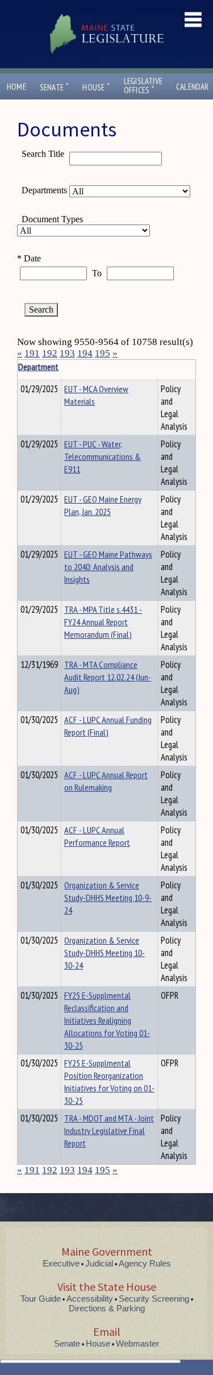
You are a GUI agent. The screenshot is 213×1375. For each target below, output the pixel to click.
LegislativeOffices (143, 86)
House (96, 87)
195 (102, 353)
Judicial (99, 1263)
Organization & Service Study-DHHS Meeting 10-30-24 (104, 952)
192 (49, 353)
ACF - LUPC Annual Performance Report (97, 836)
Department (38, 366)
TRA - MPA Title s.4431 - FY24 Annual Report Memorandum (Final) (103, 622)
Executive (61, 1263)
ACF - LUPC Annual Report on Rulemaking (106, 781)
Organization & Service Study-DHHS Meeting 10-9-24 (108, 897)
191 (32, 353)
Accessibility (89, 1298)
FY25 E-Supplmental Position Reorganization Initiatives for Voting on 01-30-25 (109, 1082)
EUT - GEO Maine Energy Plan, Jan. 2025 (102, 505)
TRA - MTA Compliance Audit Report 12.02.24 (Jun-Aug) (107, 677)
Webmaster (137, 1343)
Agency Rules (145, 1263)
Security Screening (154, 1298)
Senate (54, 87)
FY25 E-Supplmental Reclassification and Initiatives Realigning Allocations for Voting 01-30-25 (107, 1020)
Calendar (192, 86)
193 (67, 353)
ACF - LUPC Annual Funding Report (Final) (108, 725)
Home (16, 86)
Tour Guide (40, 1298)
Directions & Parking (107, 1308)
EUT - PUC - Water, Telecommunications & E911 (102, 456)
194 (85, 353)
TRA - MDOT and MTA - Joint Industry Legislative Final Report (109, 1130)
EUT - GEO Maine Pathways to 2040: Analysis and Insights (108, 566)
